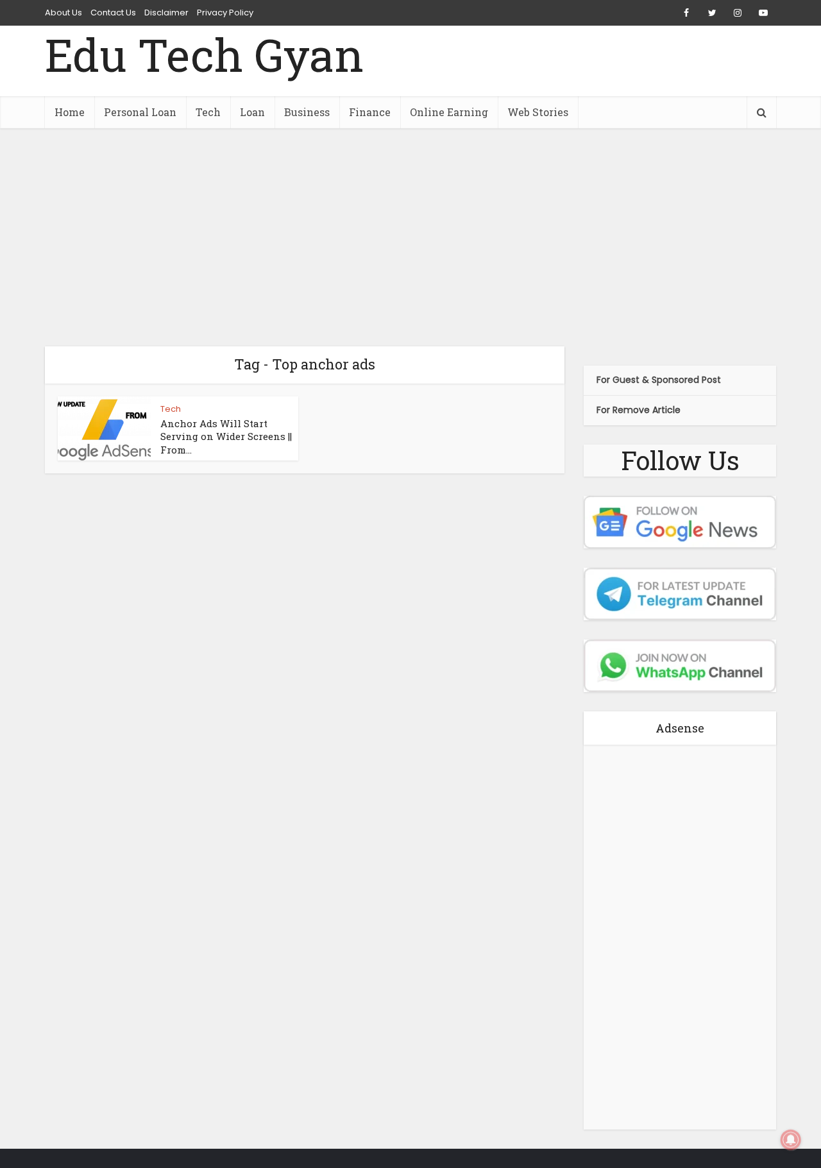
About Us (63, 12)
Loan (252, 112)
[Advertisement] (410, 237)
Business (307, 112)
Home (70, 112)
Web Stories (537, 112)
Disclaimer (166, 12)
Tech (208, 112)
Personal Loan (140, 112)
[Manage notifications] (791, 1140)
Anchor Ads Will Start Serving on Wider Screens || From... (226, 436)
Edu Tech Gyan (204, 54)
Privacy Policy (225, 12)
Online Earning (449, 112)
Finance (370, 112)
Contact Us (113, 12)
